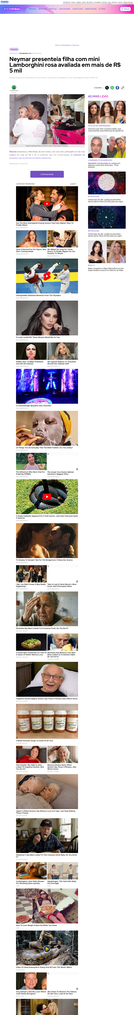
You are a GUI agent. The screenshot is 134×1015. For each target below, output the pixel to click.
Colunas (120, 2)
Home (57, 45)
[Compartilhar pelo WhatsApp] (112, 88)
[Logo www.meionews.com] (4, 2)
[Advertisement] (67, 27)
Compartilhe (99, 88)
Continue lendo (47, 174)
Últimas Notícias (128, 2)
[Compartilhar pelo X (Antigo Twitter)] (107, 88)
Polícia (84, 2)
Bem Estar (90, 2)
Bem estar (43, 9)
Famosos (32, 9)
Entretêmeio (66, 2)
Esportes (114, 2)
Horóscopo (78, 9)
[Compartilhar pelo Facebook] (117, 88)
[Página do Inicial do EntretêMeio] (12, 9)
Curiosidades (97, 2)
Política (73, 2)
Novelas (53, 9)
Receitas (104, 2)
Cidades (78, 2)
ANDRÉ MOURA (90, 9)
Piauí (109, 2)
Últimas (102, 9)
